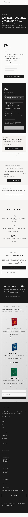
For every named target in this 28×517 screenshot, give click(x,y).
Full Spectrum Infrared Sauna (11, 64)
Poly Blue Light (8, 62)
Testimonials (4, 435)
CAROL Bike (7, 113)
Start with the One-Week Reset (13, 128)
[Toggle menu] (25, 2)
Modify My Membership (13, 195)
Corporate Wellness (6, 432)
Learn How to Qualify (13, 148)
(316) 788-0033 (6, 479)
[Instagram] (6, 416)
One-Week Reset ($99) (14, 97)
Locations (4, 430)
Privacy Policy (5, 508)
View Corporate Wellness (13, 296)
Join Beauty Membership (13, 76)
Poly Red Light (8, 60)
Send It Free (15, 398)
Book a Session (13, 180)
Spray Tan (7, 56)
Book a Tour (13, 267)
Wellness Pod (8, 66)
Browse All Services (9, 272)
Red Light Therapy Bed (10, 58)
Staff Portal (4, 443)
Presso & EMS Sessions (10, 119)
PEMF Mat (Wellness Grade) (11, 68)
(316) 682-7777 (5, 468)
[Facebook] (3, 416)
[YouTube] (9, 416)
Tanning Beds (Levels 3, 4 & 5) (11, 54)
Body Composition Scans (10, 115)
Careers (3, 441)
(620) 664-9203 (6, 457)
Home (3, 424)
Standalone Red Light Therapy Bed (12, 105)
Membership (4, 438)
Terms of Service (14, 508)
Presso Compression (9, 70)
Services (3, 427)
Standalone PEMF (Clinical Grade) (12, 108)
